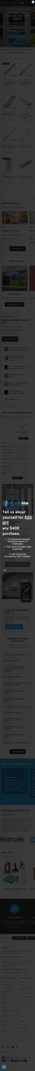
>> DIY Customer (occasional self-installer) (17, 555)
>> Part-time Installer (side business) (17, 547)
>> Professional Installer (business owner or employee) (17, 540)
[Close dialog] (33, 2)
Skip (4, 570)
